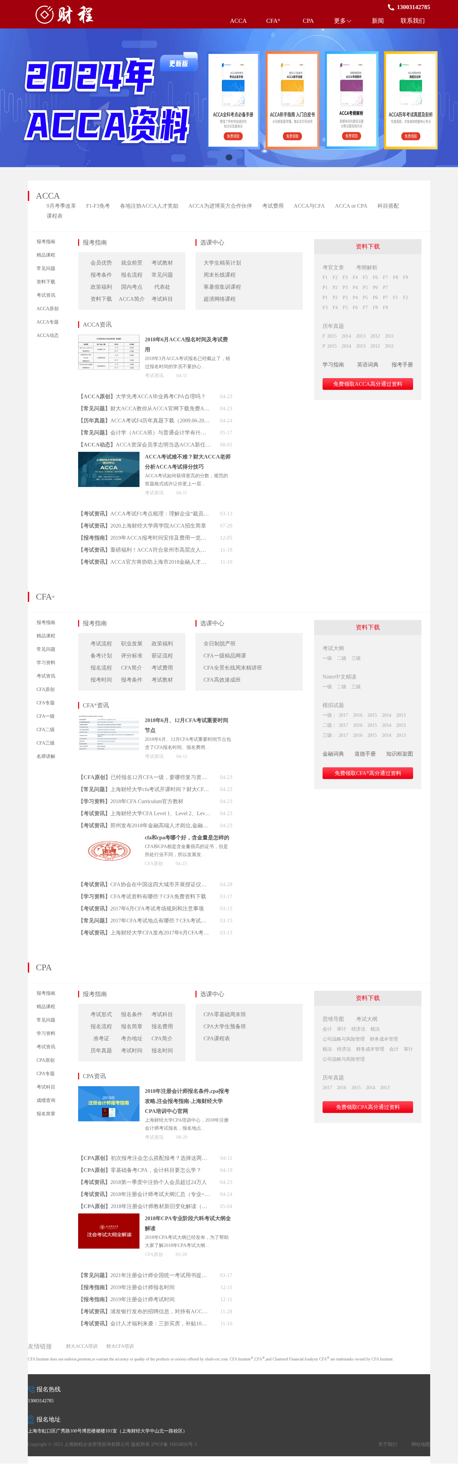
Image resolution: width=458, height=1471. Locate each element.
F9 (405, 277)
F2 (335, 277)
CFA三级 (46, 743)
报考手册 (402, 364)
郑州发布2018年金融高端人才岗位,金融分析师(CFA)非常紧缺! (160, 825)
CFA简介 (131, 668)
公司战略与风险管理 (344, 1039)
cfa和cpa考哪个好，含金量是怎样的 (187, 837)
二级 (341, 658)
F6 (375, 277)
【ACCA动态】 (97, 444)
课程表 (55, 216)
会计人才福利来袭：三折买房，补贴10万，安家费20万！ (160, 1323)
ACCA (238, 20)
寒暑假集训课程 (222, 287)
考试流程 (101, 643)
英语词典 (368, 364)
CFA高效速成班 (222, 680)
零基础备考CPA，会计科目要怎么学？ (156, 1170)
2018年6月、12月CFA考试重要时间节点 (186, 725)
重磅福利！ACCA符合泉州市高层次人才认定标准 (160, 550)
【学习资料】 (94, 801)
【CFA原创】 (94, 777)
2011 (389, 336)
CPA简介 (162, 1038)
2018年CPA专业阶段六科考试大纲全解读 (188, 1223)
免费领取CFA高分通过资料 (368, 773)
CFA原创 (46, 689)
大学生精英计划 (222, 263)
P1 (325, 287)
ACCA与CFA (309, 206)
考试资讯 (46, 295)
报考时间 (101, 680)
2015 (332, 336)
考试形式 (101, 1014)
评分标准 (131, 655)
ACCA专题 (48, 322)
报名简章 (46, 1113)
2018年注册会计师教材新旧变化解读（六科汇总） (161, 1206)
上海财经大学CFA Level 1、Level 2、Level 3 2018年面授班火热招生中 (160, 813)
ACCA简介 (132, 299)
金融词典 (333, 754)
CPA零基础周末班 (225, 1014)
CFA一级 (46, 716)
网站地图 (420, 1444)
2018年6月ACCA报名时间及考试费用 (186, 344)
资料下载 (46, 281)
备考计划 (101, 655)
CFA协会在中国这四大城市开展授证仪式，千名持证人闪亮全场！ (160, 884)
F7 (385, 277)
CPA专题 (46, 1073)
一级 (327, 658)
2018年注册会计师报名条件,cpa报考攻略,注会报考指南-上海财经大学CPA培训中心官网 (187, 1101)
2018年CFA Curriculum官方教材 (146, 801)
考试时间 (131, 1050)
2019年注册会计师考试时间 (142, 1299)
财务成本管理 (384, 1039)
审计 (341, 1029)
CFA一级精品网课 (225, 655)
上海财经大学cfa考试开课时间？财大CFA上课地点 (160, 789)
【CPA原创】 (94, 1158)
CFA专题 (46, 702)
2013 (360, 336)
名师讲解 (46, 756)
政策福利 (101, 287)
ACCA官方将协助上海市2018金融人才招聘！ (160, 562)
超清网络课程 (220, 299)
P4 (355, 287)
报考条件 (101, 275)
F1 (325, 277)
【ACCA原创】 (97, 396)
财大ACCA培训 (82, 1346)
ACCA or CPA (351, 206)
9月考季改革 (61, 206)
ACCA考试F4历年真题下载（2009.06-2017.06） (160, 420)
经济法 (358, 1029)
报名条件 (131, 1014)
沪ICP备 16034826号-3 (174, 1444)
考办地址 (131, 1038)
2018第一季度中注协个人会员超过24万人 (158, 1182)
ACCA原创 (48, 308)
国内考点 (131, 287)
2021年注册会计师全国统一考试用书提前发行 (160, 1275)
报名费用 (162, 1026)
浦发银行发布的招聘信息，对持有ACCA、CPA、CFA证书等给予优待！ (160, 1311)
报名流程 (131, 275)
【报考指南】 (94, 538)
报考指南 (46, 241)
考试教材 (162, 263)
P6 (375, 287)
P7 (385, 287)
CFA (273, 20)
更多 (340, 20)
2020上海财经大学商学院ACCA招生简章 (158, 526)
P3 (345, 287)
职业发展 (131, 643)
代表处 (162, 287)
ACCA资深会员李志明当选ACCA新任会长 (166, 444)
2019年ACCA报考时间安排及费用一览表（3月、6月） (160, 538)
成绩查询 (46, 1100)
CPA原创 (46, 1060)
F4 (355, 277)
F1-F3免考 (98, 206)
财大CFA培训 (120, 1346)
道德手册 (365, 754)
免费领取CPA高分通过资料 (368, 1107)
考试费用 (273, 206)
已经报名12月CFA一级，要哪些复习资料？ (161, 777)
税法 (375, 1029)
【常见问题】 (94, 408)
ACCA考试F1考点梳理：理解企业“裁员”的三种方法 (160, 513)
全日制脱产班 (220, 643)
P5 (365, 287)
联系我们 (413, 20)
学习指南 (333, 364)
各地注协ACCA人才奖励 (149, 206)
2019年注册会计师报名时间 (142, 1287)
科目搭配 (388, 206)
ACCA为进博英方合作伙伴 (220, 206)
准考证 (101, 1038)
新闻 (378, 20)
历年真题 (101, 1050)
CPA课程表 (217, 1038)
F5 (365, 277)
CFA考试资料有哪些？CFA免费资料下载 (158, 896)
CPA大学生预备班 (225, 1026)
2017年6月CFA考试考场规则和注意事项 (157, 908)
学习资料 (46, 662)
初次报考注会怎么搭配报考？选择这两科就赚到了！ (161, 1158)
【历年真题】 (94, 420)
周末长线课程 (220, 275)
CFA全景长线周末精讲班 (233, 668)
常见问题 (46, 268)
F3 (345, 277)
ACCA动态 (48, 335)
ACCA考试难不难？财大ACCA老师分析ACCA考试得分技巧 (188, 462)
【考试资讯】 (94, 513)
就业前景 (131, 263)
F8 (395, 277)
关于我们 (387, 1444)
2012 (375, 336)
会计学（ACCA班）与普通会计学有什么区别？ (160, 432)
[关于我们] (229, 97)
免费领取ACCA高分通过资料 (367, 384)
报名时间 (162, 1050)
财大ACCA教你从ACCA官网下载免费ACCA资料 (160, 408)
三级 (356, 658)
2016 (357, 715)
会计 (327, 1029)
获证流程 (162, 655)
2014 (346, 336)
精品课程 (46, 255)
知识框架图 (399, 754)
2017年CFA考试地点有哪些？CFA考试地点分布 (160, 920)
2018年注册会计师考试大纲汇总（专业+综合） (160, 1194)
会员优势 (101, 263)
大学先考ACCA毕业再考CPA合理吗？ (161, 396)
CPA (308, 20)
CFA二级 (46, 729)
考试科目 (162, 299)
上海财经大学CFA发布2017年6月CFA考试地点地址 (160, 932)
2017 (343, 715)
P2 (335, 287)
